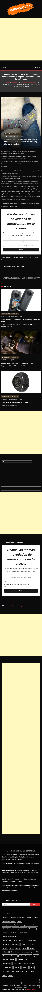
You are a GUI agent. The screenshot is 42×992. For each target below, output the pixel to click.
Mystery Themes (31, 989)
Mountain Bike (5, 326)
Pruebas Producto (8, 959)
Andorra (5, 917)
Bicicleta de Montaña (12, 324)
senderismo (7, 963)
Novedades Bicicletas (10, 956)
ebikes (18, 948)
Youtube (25, 985)
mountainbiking (27, 952)
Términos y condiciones (21, 987)
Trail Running (7, 967)
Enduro (31, 948)
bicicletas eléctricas (9, 921)
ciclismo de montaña (28, 324)
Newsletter (18, 983)
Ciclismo (15, 257)
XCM (4, 975)
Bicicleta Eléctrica (32, 917)
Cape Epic (6, 929)
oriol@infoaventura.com (17, 136)
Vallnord (24, 967)
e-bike (32, 944)
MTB (12, 326)
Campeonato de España (10, 925)
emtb (24, 948)
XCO (10, 975)
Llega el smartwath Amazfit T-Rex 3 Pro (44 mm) (17, 363)
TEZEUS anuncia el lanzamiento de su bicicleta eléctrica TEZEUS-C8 (31, 279)
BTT (20, 324)
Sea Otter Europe (22, 959)
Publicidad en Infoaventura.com (31, 983)
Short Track (17, 963)
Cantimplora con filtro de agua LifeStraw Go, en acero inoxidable (11, 278)
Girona (5, 952)
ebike (11, 948)
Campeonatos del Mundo (29, 925)
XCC (32, 971)
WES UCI (6, 971)
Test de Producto (29, 963)
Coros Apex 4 (14, 405)
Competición (23, 932)
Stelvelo (31, 257)
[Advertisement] (21, 39)
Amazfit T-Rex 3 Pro (11, 366)
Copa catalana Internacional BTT (13, 940)
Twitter (11, 985)
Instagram (18, 985)
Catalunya (32, 929)
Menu (4, 67)
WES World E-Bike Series (20, 971)
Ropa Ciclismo (23, 257)
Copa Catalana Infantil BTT (11, 936)
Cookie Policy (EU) (34, 985)
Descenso (15, 944)
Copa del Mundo (32, 940)
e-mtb (5, 948)
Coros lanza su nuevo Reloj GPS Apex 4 (14, 402)
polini (36, 956)
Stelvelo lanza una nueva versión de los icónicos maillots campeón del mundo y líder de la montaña (20, 141)
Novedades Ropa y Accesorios (13, 134)
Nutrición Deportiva (25, 956)
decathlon (6, 944)
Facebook (5, 985)
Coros (7, 405)
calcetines (8, 257)
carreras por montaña (19, 929)
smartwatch (22, 366)
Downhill (24, 944)
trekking (17, 967)
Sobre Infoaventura (8, 983)
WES (32, 967)
